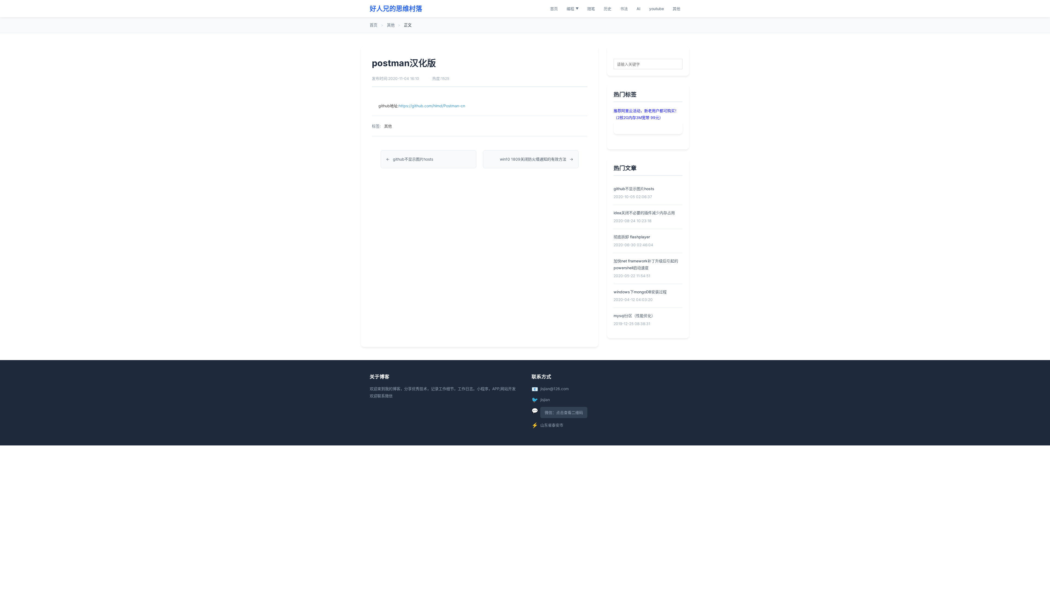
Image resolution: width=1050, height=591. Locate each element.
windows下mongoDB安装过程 (640, 291)
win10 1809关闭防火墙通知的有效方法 (533, 159)
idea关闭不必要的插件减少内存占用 (644, 212)
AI (638, 8)
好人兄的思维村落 (396, 8)
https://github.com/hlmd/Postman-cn (432, 105)
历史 (607, 8)
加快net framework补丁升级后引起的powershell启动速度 (646, 264)
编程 (573, 8)
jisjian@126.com (554, 388)
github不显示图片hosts (413, 159)
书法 (624, 8)
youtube (656, 8)
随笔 (591, 8)
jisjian (545, 399)
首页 (554, 8)
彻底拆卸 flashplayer (632, 236)
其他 (676, 8)
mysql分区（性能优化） (634, 315)
